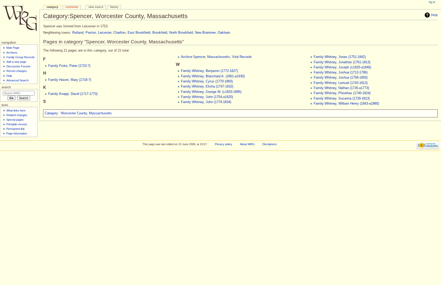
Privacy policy (223, 144)
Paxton (90, 32)
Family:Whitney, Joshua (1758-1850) (341, 77)
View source (95, 6)
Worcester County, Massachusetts (86, 113)
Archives (11, 52)
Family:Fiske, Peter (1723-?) (69, 66)
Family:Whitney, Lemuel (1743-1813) (341, 83)
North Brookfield (181, 32)
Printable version (16, 124)
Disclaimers (269, 144)
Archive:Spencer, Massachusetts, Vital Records (216, 57)
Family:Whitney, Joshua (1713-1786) (341, 72)
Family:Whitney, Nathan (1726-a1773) (341, 88)
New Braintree (205, 32)
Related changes (16, 115)
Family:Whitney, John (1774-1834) (206, 102)
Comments (71, 6)
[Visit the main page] (20, 20)
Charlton (119, 32)
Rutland (77, 32)
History (114, 6)
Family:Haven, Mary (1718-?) (69, 80)
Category (51, 113)
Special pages (15, 119)
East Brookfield (139, 32)
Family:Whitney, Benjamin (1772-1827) (209, 71)
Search (6, 87)
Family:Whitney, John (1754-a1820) (207, 97)
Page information (16, 133)
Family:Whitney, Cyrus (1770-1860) (207, 81)
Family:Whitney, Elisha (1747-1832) (207, 86)
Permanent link (15, 128)
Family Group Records (20, 57)
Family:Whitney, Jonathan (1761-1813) (342, 62)
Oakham (224, 32)
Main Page (12, 47)
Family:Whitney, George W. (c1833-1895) (211, 92)
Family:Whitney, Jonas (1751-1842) (340, 57)
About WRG (247, 144)
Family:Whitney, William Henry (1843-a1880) (346, 103)
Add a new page (16, 61)
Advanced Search (17, 80)
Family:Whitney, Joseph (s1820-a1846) (342, 67)
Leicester (104, 32)
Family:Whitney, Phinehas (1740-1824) (342, 93)
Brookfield (159, 32)
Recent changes (16, 70)
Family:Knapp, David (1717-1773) (72, 94)
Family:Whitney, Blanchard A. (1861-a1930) (213, 76)
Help (434, 15)
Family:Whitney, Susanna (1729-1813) (342, 98)
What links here (16, 110)
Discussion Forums (18, 66)
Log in (432, 2)
